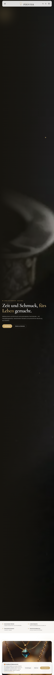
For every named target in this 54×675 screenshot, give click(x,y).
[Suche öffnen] (43, 3)
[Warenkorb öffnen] (49, 4)
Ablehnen (36, 668)
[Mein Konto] (46, 4)
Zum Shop (7, 326)
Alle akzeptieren (45, 668)
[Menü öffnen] (5, 4)
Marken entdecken (20, 326)
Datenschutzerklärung (9, 671)
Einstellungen (28, 668)
